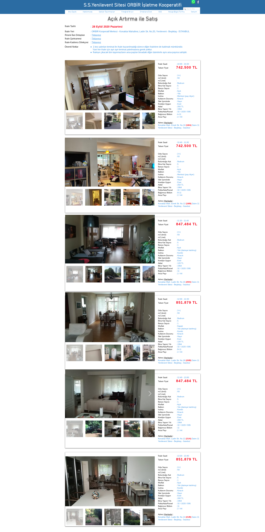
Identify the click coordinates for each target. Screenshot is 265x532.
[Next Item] (150, 393)
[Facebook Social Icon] (197, 2)
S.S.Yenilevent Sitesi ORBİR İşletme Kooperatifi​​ (133, 5)
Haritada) (168, 436)
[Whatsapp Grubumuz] (193, 2)
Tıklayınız (96, 35)
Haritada (168, 123)
